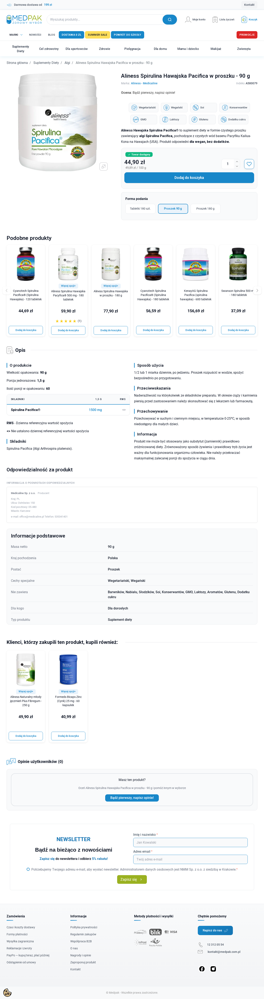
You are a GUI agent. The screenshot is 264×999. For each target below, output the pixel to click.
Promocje (247, 34)
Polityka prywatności (83, 927)
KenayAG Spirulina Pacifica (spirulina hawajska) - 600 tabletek (195, 295)
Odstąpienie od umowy (21, 962)
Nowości (35, 34)
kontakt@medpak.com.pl (224, 951)
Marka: (125, 83)
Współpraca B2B (81, 941)
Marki (13, 34)
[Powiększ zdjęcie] (103, 166)
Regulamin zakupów (83, 934)
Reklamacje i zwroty (19, 948)
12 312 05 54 (215, 944)
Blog (51, 34)
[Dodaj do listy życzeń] (249, 164)
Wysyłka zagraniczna (20, 941)
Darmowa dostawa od (33, 4)
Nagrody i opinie (80, 955)
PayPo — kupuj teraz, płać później (28, 955)
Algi (67, 63)
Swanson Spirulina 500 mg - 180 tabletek (238, 293)
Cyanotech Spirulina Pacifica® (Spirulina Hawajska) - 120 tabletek (26, 295)
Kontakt (249, 4)
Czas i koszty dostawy (21, 927)
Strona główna (17, 63)
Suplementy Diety (46, 63)
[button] (247, 19)
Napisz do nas (212, 930)
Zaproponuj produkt (83, 962)
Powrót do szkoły (127, 34)
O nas (74, 948)
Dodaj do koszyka (189, 177)
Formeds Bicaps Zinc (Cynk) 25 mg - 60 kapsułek (68, 701)
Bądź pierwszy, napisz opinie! (132, 798)
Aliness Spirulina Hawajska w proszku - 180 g (111, 293)
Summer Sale (97, 34)
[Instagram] (213, 969)
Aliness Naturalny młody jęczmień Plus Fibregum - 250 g (26, 701)
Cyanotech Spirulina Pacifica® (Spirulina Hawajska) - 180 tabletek (153, 295)
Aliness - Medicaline (144, 83)
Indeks (240, 83)
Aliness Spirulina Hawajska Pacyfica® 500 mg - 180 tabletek (68, 295)
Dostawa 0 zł (71, 34)
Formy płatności (17, 934)
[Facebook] (202, 969)
